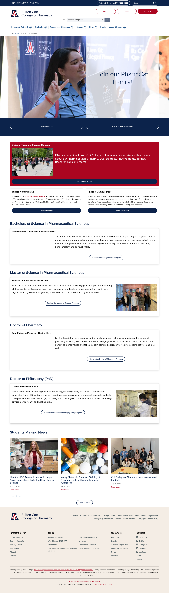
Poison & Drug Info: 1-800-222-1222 (113, 3)
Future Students (16, 537)
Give (127, 11)
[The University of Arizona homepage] (25, 3)
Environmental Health (88, 537)
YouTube (142, 552)
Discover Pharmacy (46, 126)
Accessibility (153, 519)
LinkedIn (142, 548)
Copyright (142, 519)
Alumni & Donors (115, 27)
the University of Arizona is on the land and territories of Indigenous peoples (63, 570)
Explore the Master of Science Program (63, 303)
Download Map (46, 210)
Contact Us (76, 516)
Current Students (17, 541)
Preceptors (14, 548)
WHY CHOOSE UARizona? (122, 126)
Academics (39, 27)
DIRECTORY (148, 11)
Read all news (84, 503)
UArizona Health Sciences (35, 196)
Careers (79, 27)
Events (103, 27)
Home (17, 33)
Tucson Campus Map (23, 191)
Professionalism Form (91, 516)
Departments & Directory (60, 27)
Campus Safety (129, 519)
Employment (153, 516)
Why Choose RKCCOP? (57, 541)
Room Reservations (125, 516)
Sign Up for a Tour (84, 181)
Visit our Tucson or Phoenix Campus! (31, 145)
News (91, 27)
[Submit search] (154, 3)
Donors (13, 556)
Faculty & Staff (16, 545)
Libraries (82, 541)
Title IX (118, 519)
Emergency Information (103, 519)
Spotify (139, 559)
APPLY (105, 11)
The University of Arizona (103, 584)
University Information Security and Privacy (84, 582)
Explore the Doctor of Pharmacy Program (106, 359)
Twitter (142, 541)
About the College (55, 537)
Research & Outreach (19, 27)
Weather (114, 556)
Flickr (138, 556)
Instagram (143, 545)
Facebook (143, 537)
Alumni (13, 552)
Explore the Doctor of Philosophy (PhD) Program (63, 412)
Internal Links (140, 516)
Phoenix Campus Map (99, 191)
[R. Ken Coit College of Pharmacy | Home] (34, 15)
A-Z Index (115, 537)
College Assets (109, 516)
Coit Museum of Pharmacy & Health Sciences (62, 549)
